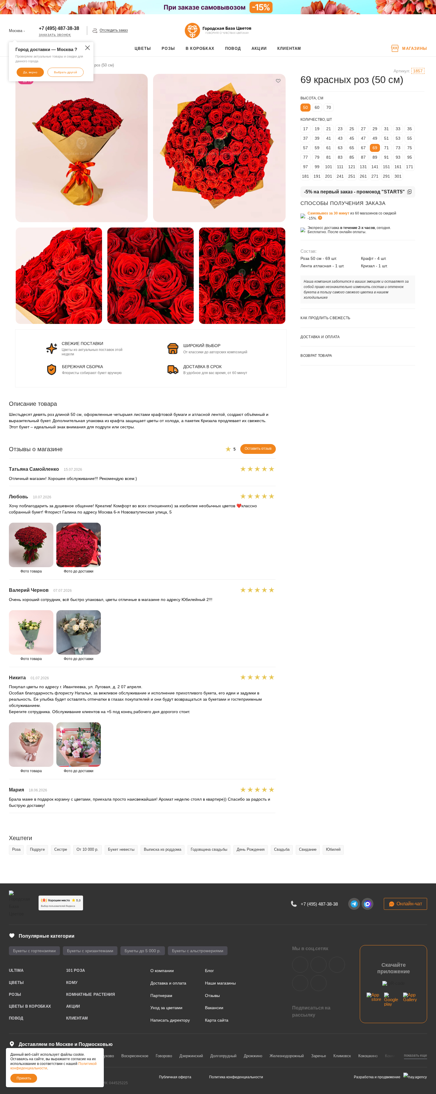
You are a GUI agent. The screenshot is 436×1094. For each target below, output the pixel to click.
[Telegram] (354, 904)
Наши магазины (220, 983)
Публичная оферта (175, 1077)
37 (305, 138)
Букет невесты (121, 849)
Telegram (319, 965)
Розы (15, 994)
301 (398, 176)
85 (351, 157)
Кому (71, 982)
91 (386, 157)
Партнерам (161, 995)
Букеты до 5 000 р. (143, 950)
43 (340, 138)
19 (317, 128)
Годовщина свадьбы (209, 849)
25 (351, 128)
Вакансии (214, 1007)
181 (305, 176)
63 (340, 147)
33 (398, 128)
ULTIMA (16, 970)
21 (328, 128)
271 (374, 176)
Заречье (318, 1056)
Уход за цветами (166, 1007)
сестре (60, 849)
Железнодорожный (287, 1056)
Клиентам (77, 1018)
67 (363, 147)
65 (351, 147)
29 (375, 128)
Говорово (164, 1056)
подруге (37, 849)
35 (409, 128)
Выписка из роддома (162, 849)
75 (409, 147)
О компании (162, 970)
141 (374, 166)
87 (363, 157)
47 (363, 138)
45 (351, 138)
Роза (16, 849)
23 (340, 128)
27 (363, 128)
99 (317, 166)
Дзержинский (191, 1056)
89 (375, 157)
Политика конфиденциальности (236, 1077)
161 (398, 166)
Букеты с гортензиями (34, 950)
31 (386, 128)
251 (351, 176)
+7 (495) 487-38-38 (59, 28)
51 (386, 138)
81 (328, 157)
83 (340, 157)
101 (328, 166)
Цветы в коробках (30, 1006)
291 (386, 176)
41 (328, 138)
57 (305, 147)
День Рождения (251, 849)
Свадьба (281, 849)
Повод (16, 1018)
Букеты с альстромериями (197, 950)
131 (363, 166)
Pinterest (319, 983)
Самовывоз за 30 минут (328, 213)
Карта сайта (216, 1020)
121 (351, 166)
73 (398, 147)
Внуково (106, 1056)
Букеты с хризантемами (90, 950)
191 (317, 176)
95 (409, 157)
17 (305, 128)
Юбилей (333, 849)
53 (398, 138)
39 (317, 138)
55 (409, 138)
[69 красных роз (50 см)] (81, 148)
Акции (73, 1006)
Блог (209, 970)
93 (398, 157)
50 (305, 107)
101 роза (75, 970)
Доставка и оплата (168, 983)
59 (317, 147)
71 (386, 147)
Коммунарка (396, 1056)
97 (305, 166)
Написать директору (170, 1020)
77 (305, 157)
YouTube (337, 965)
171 (409, 166)
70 (328, 107)
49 (375, 138)
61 (328, 147)
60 (317, 107)
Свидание (307, 849)
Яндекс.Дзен (300, 983)
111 (340, 166)
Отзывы (212, 995)
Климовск (342, 1056)
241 (340, 176)
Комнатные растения (90, 994)
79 (317, 157)
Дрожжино (253, 1056)
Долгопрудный (223, 1056)
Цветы (16, 982)
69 (375, 147)
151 (386, 166)
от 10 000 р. (87, 849)
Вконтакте (300, 965)
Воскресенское (134, 1056)
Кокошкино (368, 1056)
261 (363, 176)
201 (328, 176)
